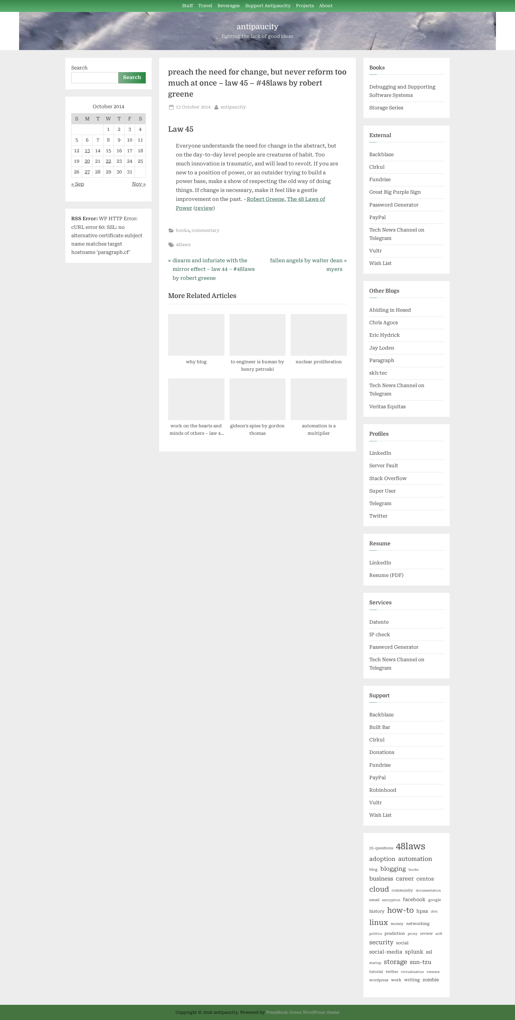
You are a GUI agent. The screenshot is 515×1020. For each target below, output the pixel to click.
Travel (205, 5)
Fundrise (380, 179)
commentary (205, 230)
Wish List (380, 263)
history (376, 911)
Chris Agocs (383, 322)
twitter (392, 972)
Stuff (187, 5)
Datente (379, 622)
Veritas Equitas (387, 406)
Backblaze (381, 154)
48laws (183, 244)
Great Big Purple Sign (395, 192)
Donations (381, 752)
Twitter (378, 516)
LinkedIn (380, 453)
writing (412, 979)
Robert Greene (265, 199)
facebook (414, 899)
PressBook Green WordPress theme (302, 1012)
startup (375, 963)
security (381, 942)
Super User (382, 491)
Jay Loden (381, 348)
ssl (429, 952)
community (402, 890)
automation (415, 859)
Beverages (229, 5)
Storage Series (386, 108)
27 (87, 172)
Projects (305, 5)
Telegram (380, 503)
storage (395, 961)
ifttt (434, 912)
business (381, 878)
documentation (428, 890)
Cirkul (376, 167)
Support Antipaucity (268, 5)
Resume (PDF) (386, 575)
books (182, 230)
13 (87, 150)
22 (108, 161)
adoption (382, 859)
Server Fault (383, 465)
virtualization (412, 972)
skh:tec (378, 373)
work (396, 980)
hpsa (422, 911)
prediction (394, 933)
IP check (379, 634)
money (397, 924)
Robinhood (382, 790)
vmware (433, 972)
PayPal (377, 217)
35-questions (381, 848)
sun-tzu (420, 962)
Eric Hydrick (384, 335)
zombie (431, 979)
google (434, 900)
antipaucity (257, 26)
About (326, 5)
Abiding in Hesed (390, 310)
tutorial (376, 972)
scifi (438, 934)
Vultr (375, 251)
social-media (385, 952)
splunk (414, 952)
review (204, 208)
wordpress (378, 980)
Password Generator (393, 205)
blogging (393, 869)
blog (373, 869)
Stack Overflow (388, 478)
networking (417, 923)
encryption (391, 900)
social (402, 942)
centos (425, 879)
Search (79, 68)
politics (375, 934)
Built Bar (379, 727)
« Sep (77, 184)
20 (87, 161)
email (374, 900)
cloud (379, 889)
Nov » (139, 184)
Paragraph (381, 360)
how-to (400, 910)
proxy (413, 934)
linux (378, 922)
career (405, 878)
